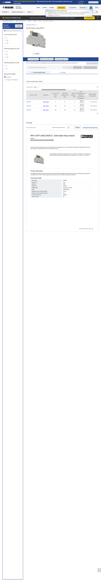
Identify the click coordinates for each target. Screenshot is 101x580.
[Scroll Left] (41, 89)
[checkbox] (13, 37)
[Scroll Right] (75, 89)
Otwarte (77, 127)
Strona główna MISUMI (8, 21)
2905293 (29, 102)
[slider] (58, 127)
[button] (93, 2)
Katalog (37, 53)
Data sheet (46, 102)
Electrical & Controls (20, 21)
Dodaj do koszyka (91, 67)
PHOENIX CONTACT (31, 25)
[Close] (91, 10)
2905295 (29, 110)
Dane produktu (93, 63)
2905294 (29, 106)
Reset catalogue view (31, 127)
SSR (40, 21)
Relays (35, 21)
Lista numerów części (39, 72)
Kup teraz (78, 67)
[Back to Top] (99, 570)
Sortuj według (87, 95)
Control (29, 21)
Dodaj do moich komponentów (38, 67)
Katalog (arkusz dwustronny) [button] (90, 127)
